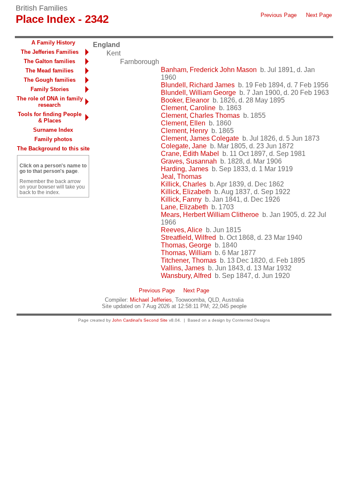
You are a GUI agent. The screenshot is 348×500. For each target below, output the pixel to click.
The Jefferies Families (50, 52)
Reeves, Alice (181, 229)
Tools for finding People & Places (49, 117)
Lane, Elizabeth (184, 207)
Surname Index (53, 130)
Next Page (319, 15)
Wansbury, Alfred (186, 275)
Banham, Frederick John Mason (209, 69)
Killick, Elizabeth (186, 191)
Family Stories (50, 89)
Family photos (53, 139)
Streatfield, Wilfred (188, 237)
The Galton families (49, 61)
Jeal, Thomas (181, 176)
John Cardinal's (127, 320)
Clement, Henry (184, 130)
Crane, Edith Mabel (190, 153)
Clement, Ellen (183, 123)
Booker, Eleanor (185, 100)
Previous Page (279, 15)
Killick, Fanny (181, 199)
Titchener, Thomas (188, 260)
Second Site (155, 320)
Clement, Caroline (188, 107)
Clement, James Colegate (200, 138)
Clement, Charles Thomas (200, 115)
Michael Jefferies (151, 300)
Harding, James (184, 168)
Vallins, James (183, 268)
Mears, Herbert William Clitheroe (210, 214)
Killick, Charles (183, 184)
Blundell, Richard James (198, 85)
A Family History (53, 42)
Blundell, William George (198, 92)
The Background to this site (53, 148)
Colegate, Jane (184, 146)
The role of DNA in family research (50, 101)
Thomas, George (186, 245)
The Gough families (50, 80)
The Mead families (49, 70)
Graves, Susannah (189, 161)
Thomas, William (186, 252)
